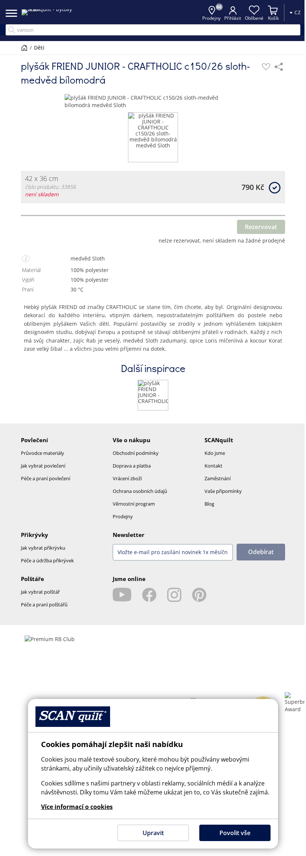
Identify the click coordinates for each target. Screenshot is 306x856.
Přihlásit (227, 18)
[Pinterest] (199, 595)
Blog (209, 503)
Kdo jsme (214, 453)
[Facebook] (149, 595)
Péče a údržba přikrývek (47, 560)
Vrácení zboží (127, 478)
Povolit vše (231, 833)
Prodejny (123, 516)
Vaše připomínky (223, 491)
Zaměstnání (217, 478)
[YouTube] (122, 595)
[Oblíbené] (266, 67)
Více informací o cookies (74, 807)
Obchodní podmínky (136, 453)
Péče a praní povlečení (45, 478)
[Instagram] (174, 595)
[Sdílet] (278, 66)
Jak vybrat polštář (40, 591)
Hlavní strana (24, 47)
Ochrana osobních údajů (140, 491)
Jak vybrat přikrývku (43, 547)
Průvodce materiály (42, 453)
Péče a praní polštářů (44, 604)
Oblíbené (248, 18)
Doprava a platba (132, 465)
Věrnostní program (134, 503)
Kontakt (213, 465)
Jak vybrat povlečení (43, 465)
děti (39, 47)
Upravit (150, 833)
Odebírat (261, 552)
